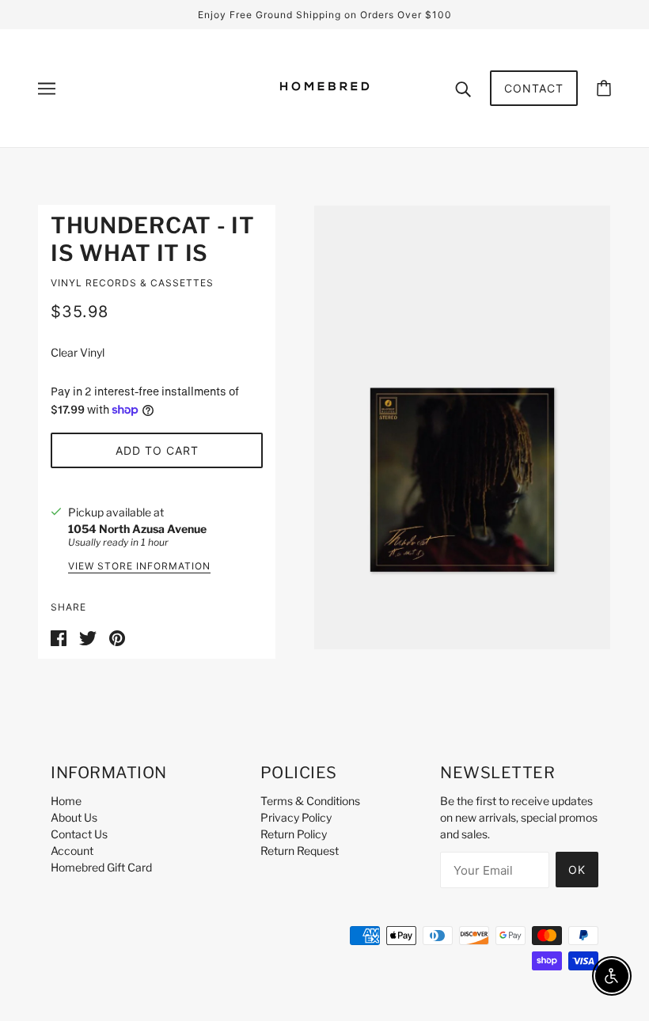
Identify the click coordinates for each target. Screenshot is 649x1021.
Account (72, 850)
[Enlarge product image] (462, 427)
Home (66, 800)
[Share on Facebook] (58, 636)
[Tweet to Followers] (88, 636)
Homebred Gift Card (101, 867)
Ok (577, 869)
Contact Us (79, 834)
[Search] (463, 87)
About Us (74, 817)
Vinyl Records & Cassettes (132, 283)
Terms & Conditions (310, 800)
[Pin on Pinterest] (117, 636)
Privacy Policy (296, 817)
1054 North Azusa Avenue (137, 528)
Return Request (299, 850)
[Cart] (604, 88)
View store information (139, 567)
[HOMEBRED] (324, 113)
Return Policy (293, 834)
